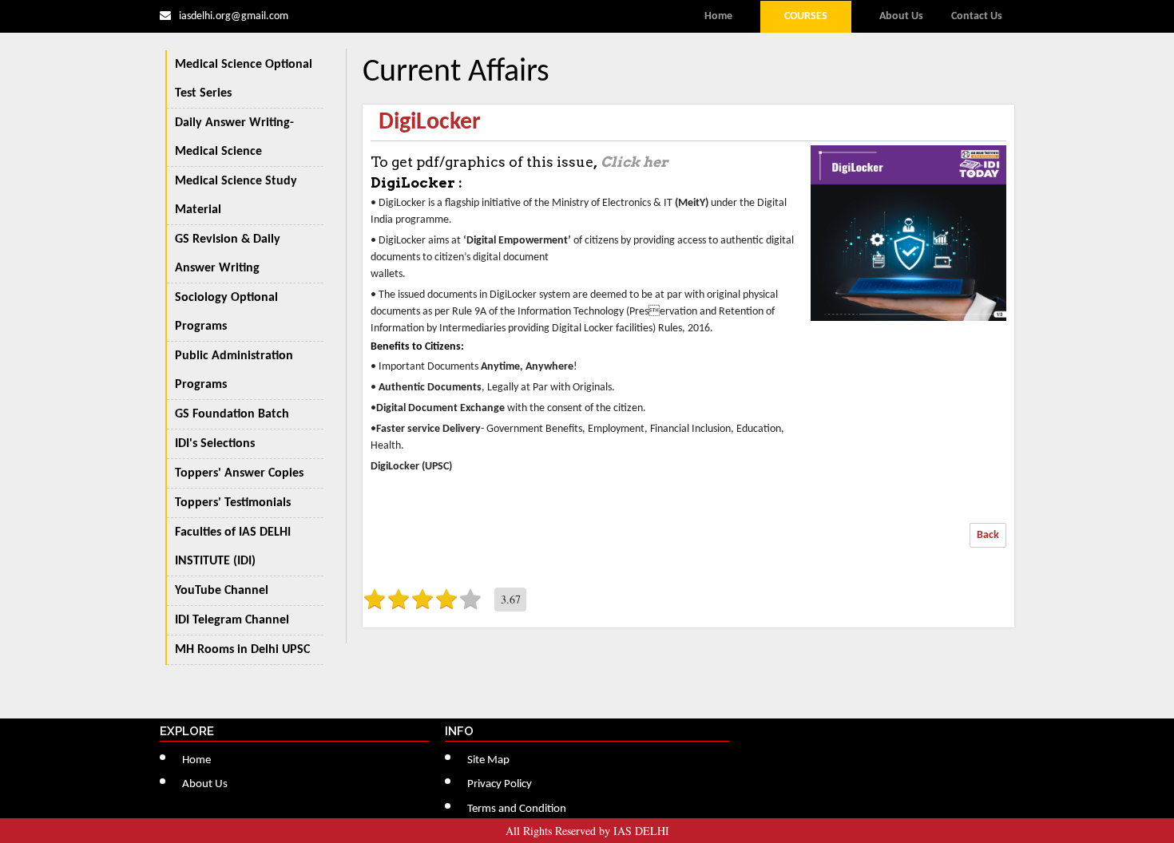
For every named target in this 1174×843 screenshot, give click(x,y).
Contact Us (976, 16)
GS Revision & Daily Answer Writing (227, 254)
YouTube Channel (221, 590)
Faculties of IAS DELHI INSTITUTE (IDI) (233, 547)
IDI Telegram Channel (232, 620)
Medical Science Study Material (236, 195)
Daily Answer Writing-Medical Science (234, 137)
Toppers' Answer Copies (239, 473)
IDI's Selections (215, 443)
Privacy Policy (499, 784)
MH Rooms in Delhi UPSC (242, 649)
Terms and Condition (516, 809)
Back (988, 535)
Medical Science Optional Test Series (243, 79)
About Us (901, 16)
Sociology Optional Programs (226, 312)
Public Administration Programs (234, 370)
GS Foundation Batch (232, 414)
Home (718, 16)
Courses (805, 16)
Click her (634, 161)
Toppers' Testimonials (233, 503)
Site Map (488, 760)
